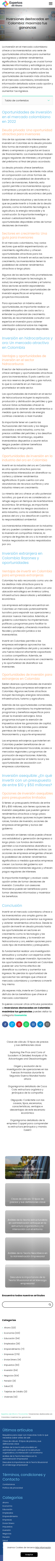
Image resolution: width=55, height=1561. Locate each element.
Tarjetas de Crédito (13, 1391)
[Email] (47, 1024)
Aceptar (29, 1554)
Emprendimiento (12, 1349)
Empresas (9, 1354)
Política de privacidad (13, 1488)
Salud (7, 1386)
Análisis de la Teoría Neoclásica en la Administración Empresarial (20, 1457)
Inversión (8, 1370)
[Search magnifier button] (50, 1304)
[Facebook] (5, 1024)
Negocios (9, 1375)
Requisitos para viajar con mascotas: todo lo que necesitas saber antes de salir (25, 1436)
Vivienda (8, 1396)
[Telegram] (40, 1024)
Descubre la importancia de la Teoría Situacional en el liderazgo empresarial (25, 1463)
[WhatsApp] (26, 1024)
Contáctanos (9, 1484)
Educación (9, 1338)
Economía (9, 1333)
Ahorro (7, 1327)
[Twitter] (12, 1024)
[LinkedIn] (33, 1024)
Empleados (9, 1343)
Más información (43, 1547)
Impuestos (9, 1365)
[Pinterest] (19, 1024)
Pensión (8, 1380)
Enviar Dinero (10, 1359)
